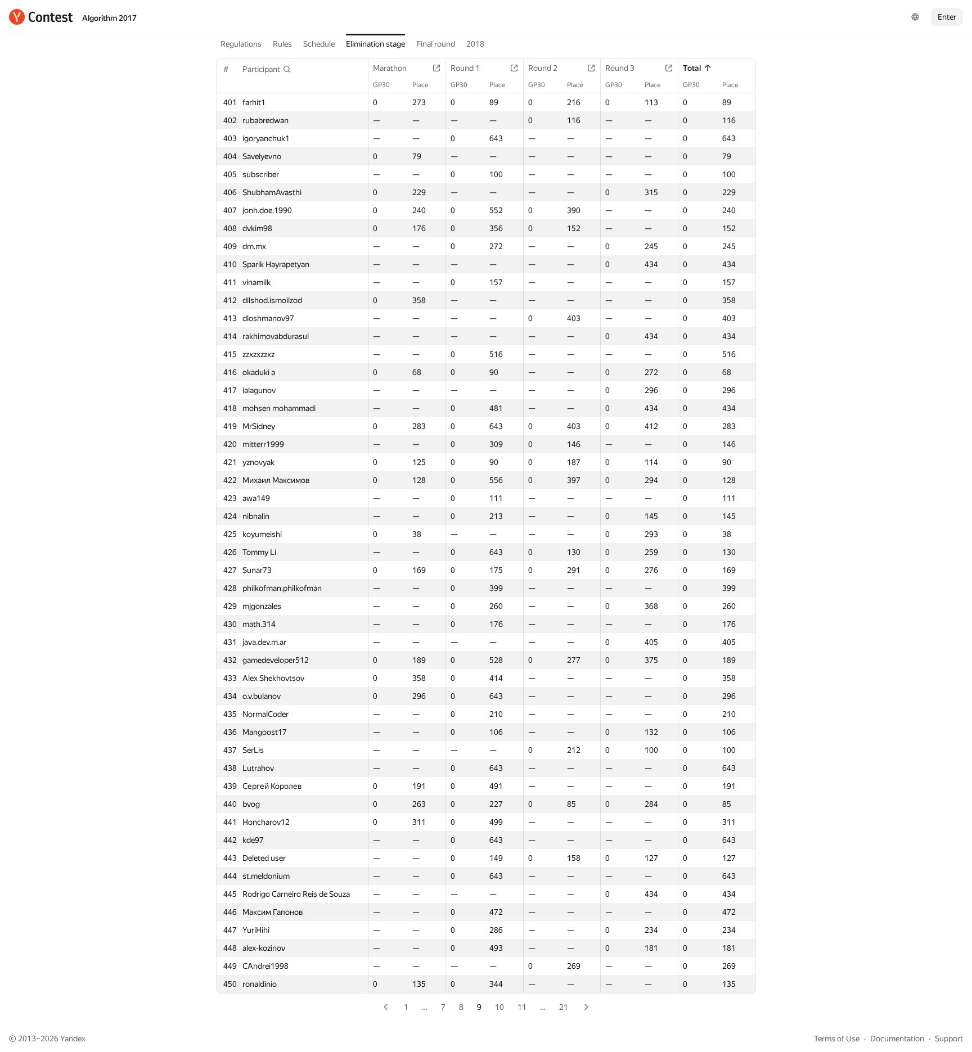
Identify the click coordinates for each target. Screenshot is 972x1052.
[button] (266, 69)
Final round (435, 43)
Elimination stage (375, 43)
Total (692, 68)
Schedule (319, 43)
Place (420, 85)
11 (522, 1007)
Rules (282, 43)
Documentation (897, 1038)
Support (949, 1038)
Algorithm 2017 (109, 17)
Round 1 (465, 68)
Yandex (73, 1038)
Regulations (241, 43)
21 (563, 1007)
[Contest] (41, 17)
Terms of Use (837, 1038)
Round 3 (619, 68)
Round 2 (542, 68)
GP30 (381, 85)
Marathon (390, 68)
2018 (475, 43)
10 (499, 1007)
